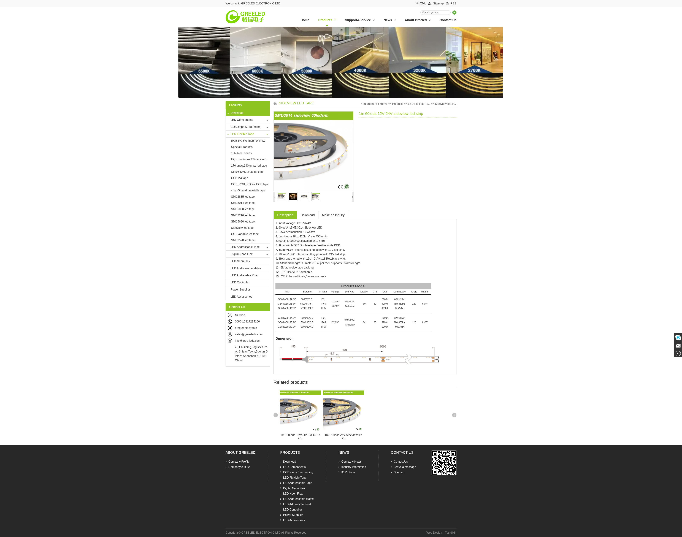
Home (305, 20)
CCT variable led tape (245, 233)
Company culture (239, 466)
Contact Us (448, 20)
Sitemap (438, 3)
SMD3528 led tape (243, 240)
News (388, 20)
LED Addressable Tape (245, 246)
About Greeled (416, 20)
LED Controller (240, 282)
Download (237, 112)
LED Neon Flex (240, 261)
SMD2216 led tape (243, 215)
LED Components (242, 119)
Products (325, 20)
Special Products (242, 146)
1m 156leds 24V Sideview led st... (343, 436)
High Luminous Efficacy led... (249, 159)
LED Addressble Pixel (244, 275)
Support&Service (358, 20)
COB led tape (239, 178)
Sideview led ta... (445, 103)
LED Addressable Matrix (246, 268)
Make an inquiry (333, 215)
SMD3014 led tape (243, 202)
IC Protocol (348, 472)
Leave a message (405, 466)
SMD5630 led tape (243, 221)
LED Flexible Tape (242, 133)
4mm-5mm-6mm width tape (248, 190)
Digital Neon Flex (242, 254)
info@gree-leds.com (247, 340)
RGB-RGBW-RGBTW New (248, 140)
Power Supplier (240, 289)
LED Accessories (241, 296)
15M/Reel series (241, 153)
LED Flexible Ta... (419, 103)
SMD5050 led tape (243, 209)
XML (423, 3)
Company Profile (239, 461)
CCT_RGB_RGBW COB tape (250, 184)
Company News (351, 461)
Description (285, 215)
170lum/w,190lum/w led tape (249, 165)
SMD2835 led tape (243, 196)
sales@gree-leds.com (248, 334)
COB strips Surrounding (246, 126)
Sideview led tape (242, 227)
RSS (453, 3)
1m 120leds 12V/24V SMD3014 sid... (300, 436)
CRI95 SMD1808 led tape (247, 171)
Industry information (353, 466)
